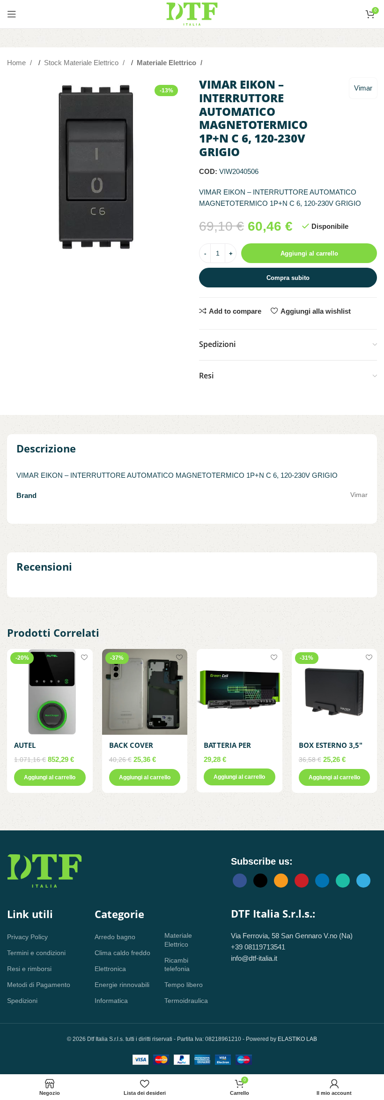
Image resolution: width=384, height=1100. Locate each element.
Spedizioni (22, 1000)
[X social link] (260, 881)
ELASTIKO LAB (297, 1039)
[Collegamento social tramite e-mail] (281, 881)
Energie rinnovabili (122, 984)
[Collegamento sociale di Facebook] (240, 881)
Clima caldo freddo (122, 953)
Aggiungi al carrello (309, 253)
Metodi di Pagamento (38, 984)
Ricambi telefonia (177, 964)
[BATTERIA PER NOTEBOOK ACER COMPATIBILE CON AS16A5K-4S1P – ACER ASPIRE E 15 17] (239, 692)
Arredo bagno (115, 937)
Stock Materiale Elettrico (82, 63)
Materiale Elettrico (167, 63)
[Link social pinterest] (302, 881)
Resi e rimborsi (29, 968)
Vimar (363, 88)
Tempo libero (183, 984)
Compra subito (288, 277)
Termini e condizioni (36, 953)
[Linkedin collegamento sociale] (322, 881)
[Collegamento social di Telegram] (363, 881)
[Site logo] (192, 13)
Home (17, 63)
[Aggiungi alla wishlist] (84, 657)
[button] (50, 777)
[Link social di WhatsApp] (343, 881)
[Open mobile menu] (11, 14)
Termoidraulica (183, 1000)
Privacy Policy (27, 937)
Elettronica (110, 968)
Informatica (111, 1000)
